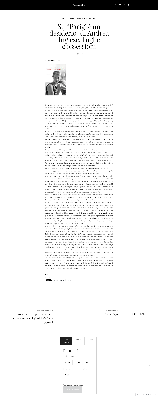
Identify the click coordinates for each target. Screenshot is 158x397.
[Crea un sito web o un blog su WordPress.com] (149, 365)
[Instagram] (116, 5)
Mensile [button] (78, 340)
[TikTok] (129, 5)
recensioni (92, 18)
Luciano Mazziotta (68, 18)
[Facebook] (125, 5)
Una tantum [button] (66, 341)
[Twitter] (120, 5)
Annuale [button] (90, 340)
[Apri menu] (29, 5)
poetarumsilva (82, 18)
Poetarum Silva (79, 5)
